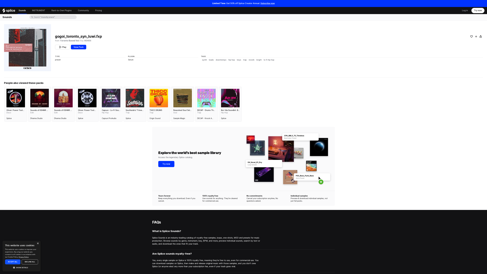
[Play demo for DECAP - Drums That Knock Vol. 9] (206, 98)
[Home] (9, 11)
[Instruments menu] (47, 10)
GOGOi (87, 40)
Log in (465, 10)
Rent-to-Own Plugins (61, 10)
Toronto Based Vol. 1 (70, 40)
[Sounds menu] (28, 10)
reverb (251, 60)
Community (83, 10)
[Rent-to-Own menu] (73, 10)
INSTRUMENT (38, 10)
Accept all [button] (13, 262)
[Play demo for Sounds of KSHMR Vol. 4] (63, 98)
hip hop (231, 60)
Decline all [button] (30, 262)
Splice (9, 118)
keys (239, 60)
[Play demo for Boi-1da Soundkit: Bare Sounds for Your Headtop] (230, 98)
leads (211, 60)
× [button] (38, 243)
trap (245, 60)
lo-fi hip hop (269, 60)
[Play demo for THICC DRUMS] (158, 98)
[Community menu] (91, 10)
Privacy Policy (24, 257)
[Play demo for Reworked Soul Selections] (182, 98)
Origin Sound (155, 118)
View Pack (79, 47)
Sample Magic (179, 118)
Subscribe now (267, 3)
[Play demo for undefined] (27, 47)
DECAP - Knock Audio (206, 118)
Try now (478, 10)
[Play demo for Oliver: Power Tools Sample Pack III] (15, 98)
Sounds (22, 10)
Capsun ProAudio (109, 118)
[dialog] (22, 256)
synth (204, 60)
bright (259, 60)
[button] (21, 267)
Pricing (98, 10)
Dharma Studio (36, 118)
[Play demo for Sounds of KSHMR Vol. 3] (39, 98)
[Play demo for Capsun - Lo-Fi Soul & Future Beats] (111, 98)
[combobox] (55, 17)
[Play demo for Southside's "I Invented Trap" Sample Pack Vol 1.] (135, 98)
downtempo (221, 60)
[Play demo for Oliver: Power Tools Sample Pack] (87, 98)
